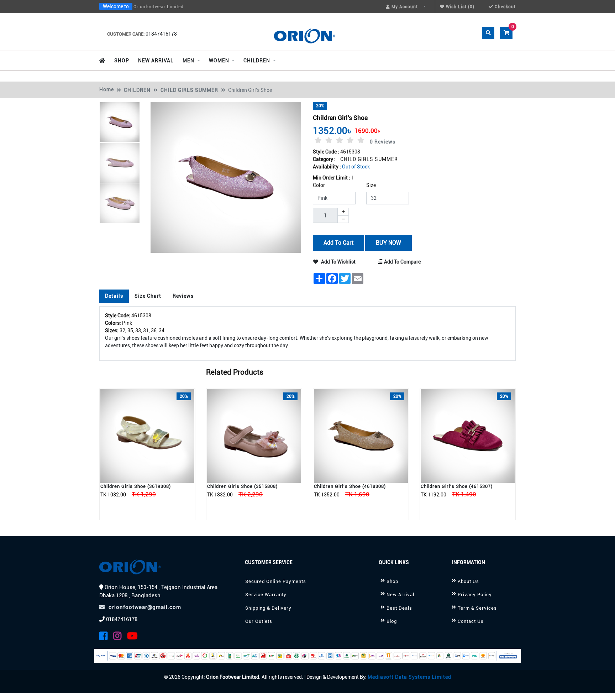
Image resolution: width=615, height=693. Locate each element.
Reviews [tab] (183, 296)
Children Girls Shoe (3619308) (135, 486)
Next (170, 209)
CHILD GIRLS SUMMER (189, 90)
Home (106, 89)
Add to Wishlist (338, 262)
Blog (392, 621)
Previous (71, 209)
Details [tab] (114, 296)
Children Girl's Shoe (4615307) (457, 486)
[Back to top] (601, 679)
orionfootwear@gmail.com (145, 607)
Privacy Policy (475, 594)
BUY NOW (388, 242)
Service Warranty (266, 594)
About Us (468, 581)
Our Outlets (258, 621)
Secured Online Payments (275, 581)
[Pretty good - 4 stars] (350, 140)
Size (371, 185)
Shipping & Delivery (268, 608)
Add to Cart (338, 242)
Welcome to (116, 6)
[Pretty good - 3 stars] (339, 140)
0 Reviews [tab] (382, 142)
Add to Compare (402, 262)
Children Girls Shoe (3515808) (242, 486)
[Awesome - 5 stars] (361, 140)
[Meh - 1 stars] (318, 140)
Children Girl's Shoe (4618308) (350, 486)
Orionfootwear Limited (158, 6)
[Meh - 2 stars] (329, 140)
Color (319, 185)
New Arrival (400, 594)
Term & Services (477, 608)
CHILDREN (137, 90)
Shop (392, 581)
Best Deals (399, 608)
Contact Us (471, 621)
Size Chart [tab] (148, 296)
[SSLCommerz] (307, 656)
